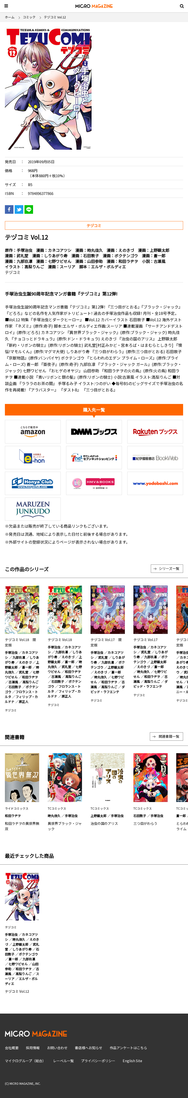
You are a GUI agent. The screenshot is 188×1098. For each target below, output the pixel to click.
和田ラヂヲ (128, 261)
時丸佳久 (95, 250)
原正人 (23, 701)
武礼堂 (22, 255)
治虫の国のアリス (104, 823)
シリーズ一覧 (169, 568)
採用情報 (33, 1047)
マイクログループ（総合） (25, 1060)
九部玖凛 (24, 261)
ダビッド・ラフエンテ (108, 689)
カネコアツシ (59, 250)
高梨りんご (34, 266)
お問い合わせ (57, 1047)
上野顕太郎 (159, 250)
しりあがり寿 (56, 255)
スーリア (67, 266)
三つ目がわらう (145, 823)
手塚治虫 (24, 250)
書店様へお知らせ (88, 1047)
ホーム (9, 17)
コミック (29, 17)
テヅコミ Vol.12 (17, 991)
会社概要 (12, 1047)
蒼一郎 (159, 255)
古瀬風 (159, 261)
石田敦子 (91, 255)
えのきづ (126, 250)
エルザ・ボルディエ (108, 266)
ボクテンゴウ (126, 255)
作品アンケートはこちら (128, 1047)
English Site (132, 1060)
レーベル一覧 (63, 1060)
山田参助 (95, 261)
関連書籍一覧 (169, 736)
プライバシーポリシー (98, 1060)
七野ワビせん (59, 261)
